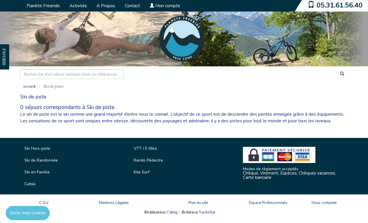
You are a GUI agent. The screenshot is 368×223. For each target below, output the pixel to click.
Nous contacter (324, 202)
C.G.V (44, 202)
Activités (78, 6)
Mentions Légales (114, 202)
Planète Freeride (43, 6)
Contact (132, 6)
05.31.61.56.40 (340, 5)
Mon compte (167, 6)
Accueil (29, 86)
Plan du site (198, 202)
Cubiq (171, 212)
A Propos (106, 6)
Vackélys (207, 212)
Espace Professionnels (268, 202)
